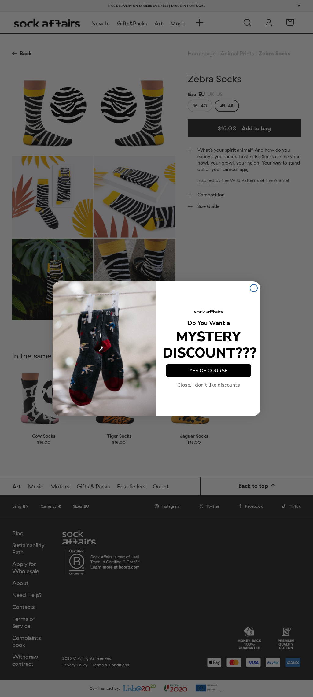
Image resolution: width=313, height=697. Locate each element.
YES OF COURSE (208, 370)
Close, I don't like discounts (208, 385)
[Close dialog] (253, 288)
